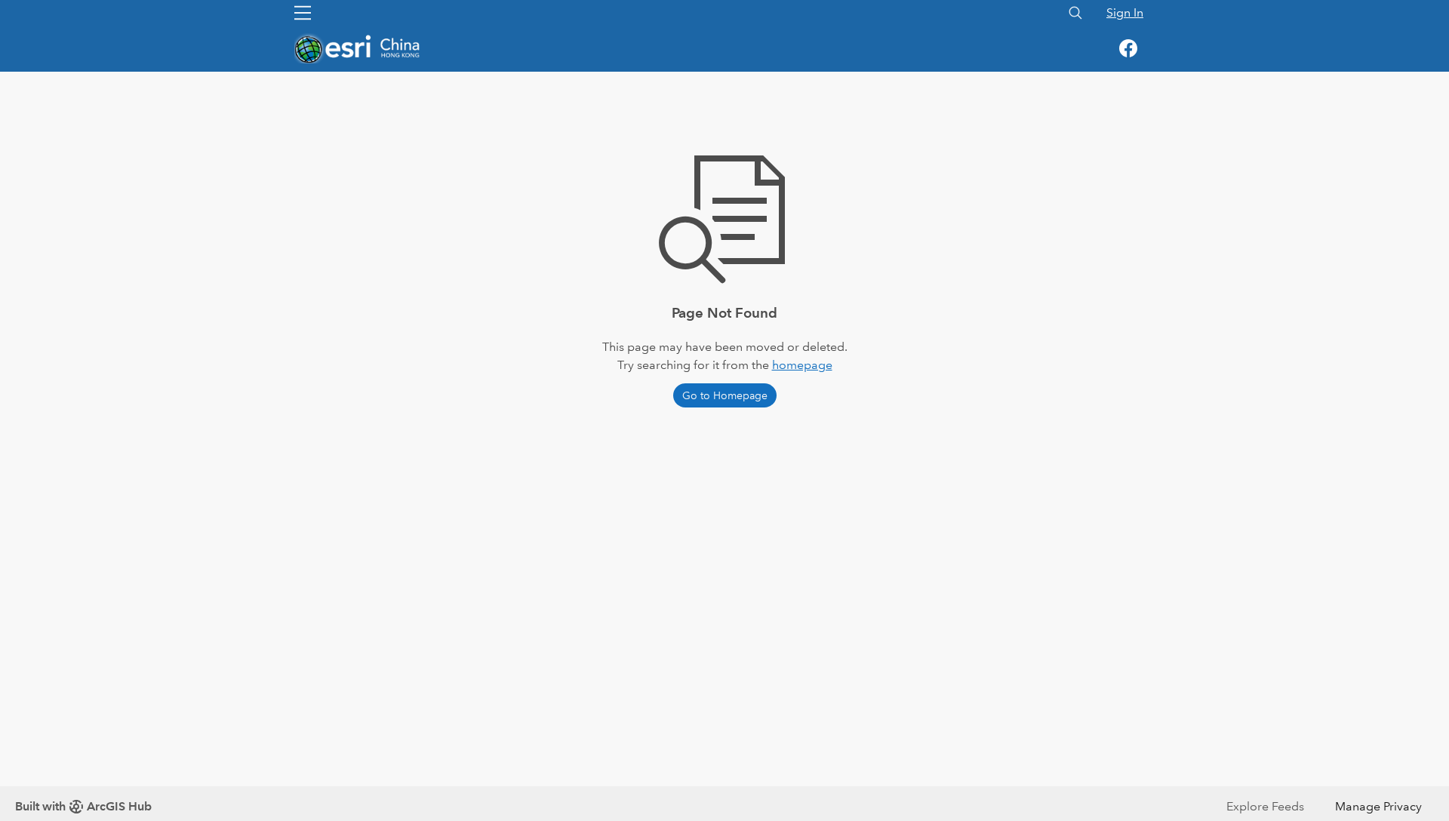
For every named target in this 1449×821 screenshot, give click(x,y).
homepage (802, 365)
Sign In (1124, 12)
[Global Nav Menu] (302, 13)
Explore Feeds (1265, 806)
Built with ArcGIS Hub (83, 806)
